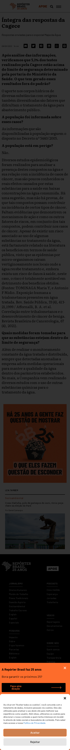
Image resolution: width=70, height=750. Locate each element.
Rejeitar (35, 742)
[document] (35, 375)
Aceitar (35, 732)
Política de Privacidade (34, 723)
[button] (65, 698)
